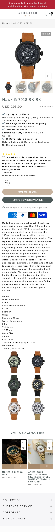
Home (5, 23)
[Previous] (4, 454)
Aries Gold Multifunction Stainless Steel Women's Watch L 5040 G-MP (39, 477)
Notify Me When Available (28, 200)
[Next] (50, 454)
